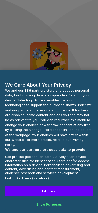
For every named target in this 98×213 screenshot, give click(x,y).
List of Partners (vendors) (27, 178)
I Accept (49, 191)
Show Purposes (49, 204)
